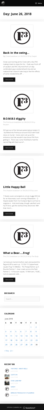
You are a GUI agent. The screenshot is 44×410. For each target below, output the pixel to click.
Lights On (14, 375)
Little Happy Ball (14, 187)
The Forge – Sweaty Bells (19, 369)
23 (36, 340)
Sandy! (13, 387)
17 (6, 340)
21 (26, 340)
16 (36, 336)
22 (31, 340)
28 (26, 344)
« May (6, 351)
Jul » (11, 351)
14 (26, 336)
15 (31, 336)
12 (16, 336)
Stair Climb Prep (16, 381)
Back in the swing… (16, 52)
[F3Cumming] (3, 3)
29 (31, 344)
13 (21, 336)
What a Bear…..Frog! (16, 253)
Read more (10, 80)
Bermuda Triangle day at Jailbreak (22, 393)
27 (21, 344)
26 (16, 344)
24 (6, 344)
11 (11, 336)
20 (21, 340)
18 (11, 340)
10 (6, 336)
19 (16, 340)
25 (11, 344)
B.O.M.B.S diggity (14, 118)
